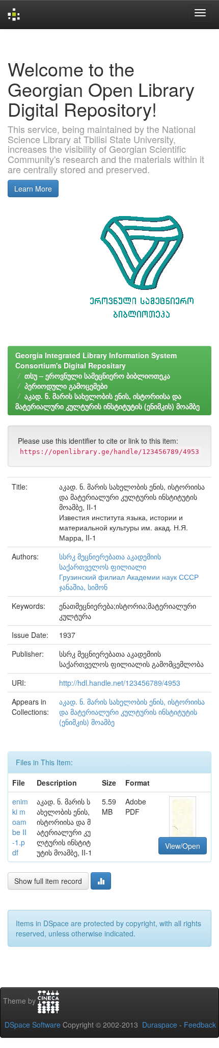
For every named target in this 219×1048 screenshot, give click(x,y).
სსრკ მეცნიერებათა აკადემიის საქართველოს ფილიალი (110, 561)
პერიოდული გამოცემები (65, 386)
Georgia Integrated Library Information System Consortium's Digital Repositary (96, 360)
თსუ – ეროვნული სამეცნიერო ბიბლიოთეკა (97, 375)
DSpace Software (33, 1024)
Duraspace (159, 1024)
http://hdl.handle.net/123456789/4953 (119, 683)
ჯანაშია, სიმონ (83, 587)
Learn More (33, 188)
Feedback (200, 1024)
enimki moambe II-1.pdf (20, 826)
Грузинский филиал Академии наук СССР (129, 577)
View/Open (182, 846)
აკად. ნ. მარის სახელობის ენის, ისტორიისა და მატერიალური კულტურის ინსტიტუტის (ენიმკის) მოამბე (107, 401)
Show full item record (48, 881)
